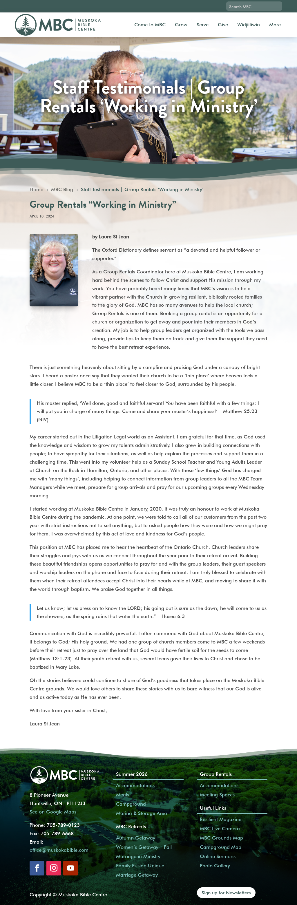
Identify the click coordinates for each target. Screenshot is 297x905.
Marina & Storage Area (141, 813)
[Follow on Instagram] (53, 868)
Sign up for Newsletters (226, 892)
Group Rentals (216, 774)
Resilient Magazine (220, 819)
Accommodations (135, 785)
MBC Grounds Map (221, 838)
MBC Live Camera (220, 828)
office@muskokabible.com (59, 850)
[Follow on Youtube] (70, 868)
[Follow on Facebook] (37, 868)
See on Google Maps (53, 812)
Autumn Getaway (135, 838)
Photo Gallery (215, 866)
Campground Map (220, 847)
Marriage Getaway (137, 875)
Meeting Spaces (217, 795)
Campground (131, 804)
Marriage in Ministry (138, 856)
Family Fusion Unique (140, 866)
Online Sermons (218, 856)
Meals (122, 795)
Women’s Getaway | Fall (144, 847)
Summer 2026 (132, 774)
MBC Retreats (131, 826)
